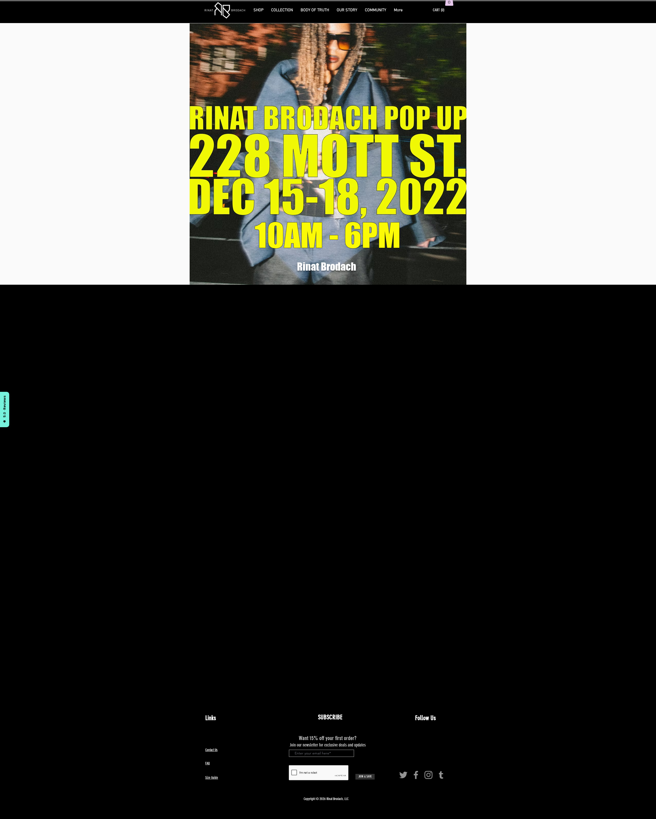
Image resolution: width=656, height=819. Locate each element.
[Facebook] (416, 775)
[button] (282, 10)
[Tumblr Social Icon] (441, 775)
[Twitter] (403, 775)
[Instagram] (428, 775)
